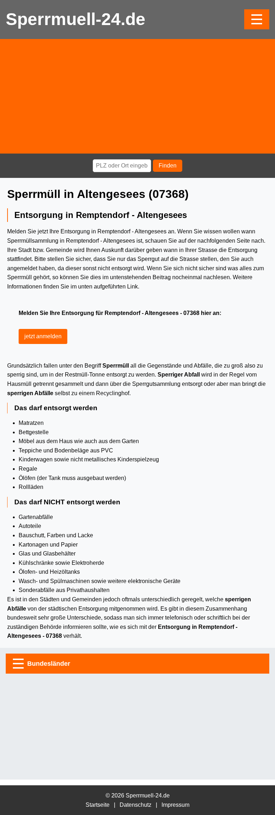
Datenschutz (135, 805)
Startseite (98, 805)
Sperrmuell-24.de (75, 19)
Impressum (175, 805)
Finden (168, 165)
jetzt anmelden (43, 336)
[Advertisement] (137, 96)
